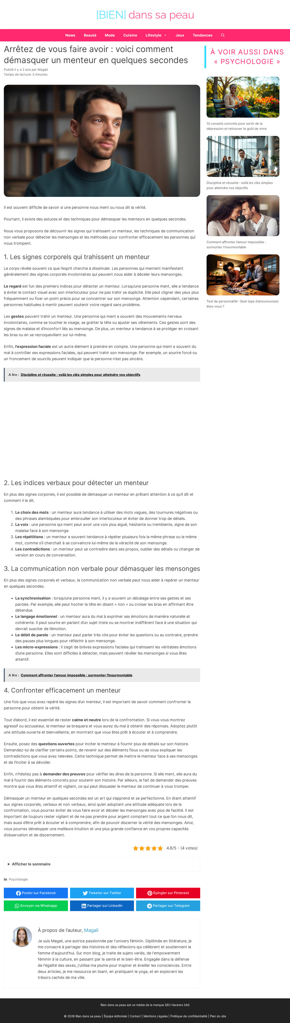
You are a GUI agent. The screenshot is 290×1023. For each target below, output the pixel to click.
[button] (223, 35)
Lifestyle (153, 35)
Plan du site (218, 1016)
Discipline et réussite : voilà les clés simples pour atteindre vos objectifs (240, 185)
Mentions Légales (156, 1016)
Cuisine (130, 35)
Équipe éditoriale (115, 1016)
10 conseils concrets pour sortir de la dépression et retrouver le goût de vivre (237, 125)
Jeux (180, 35)
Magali (91, 930)
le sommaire (31, 864)
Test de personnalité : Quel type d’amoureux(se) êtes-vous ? (243, 303)
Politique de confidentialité (188, 1016)
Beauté (90, 35)
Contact (135, 1016)
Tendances (203, 35)
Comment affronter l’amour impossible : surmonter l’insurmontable (236, 244)
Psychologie (18, 879)
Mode (110, 35)
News (70, 35)
